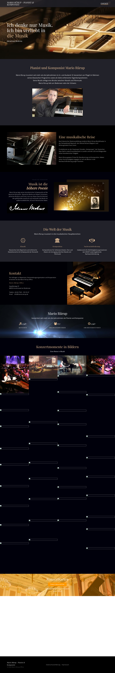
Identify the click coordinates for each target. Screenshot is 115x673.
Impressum (65, 665)
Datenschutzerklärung (53, 665)
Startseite (104, 3)
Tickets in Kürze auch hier (57, 584)
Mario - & (20, 3)
